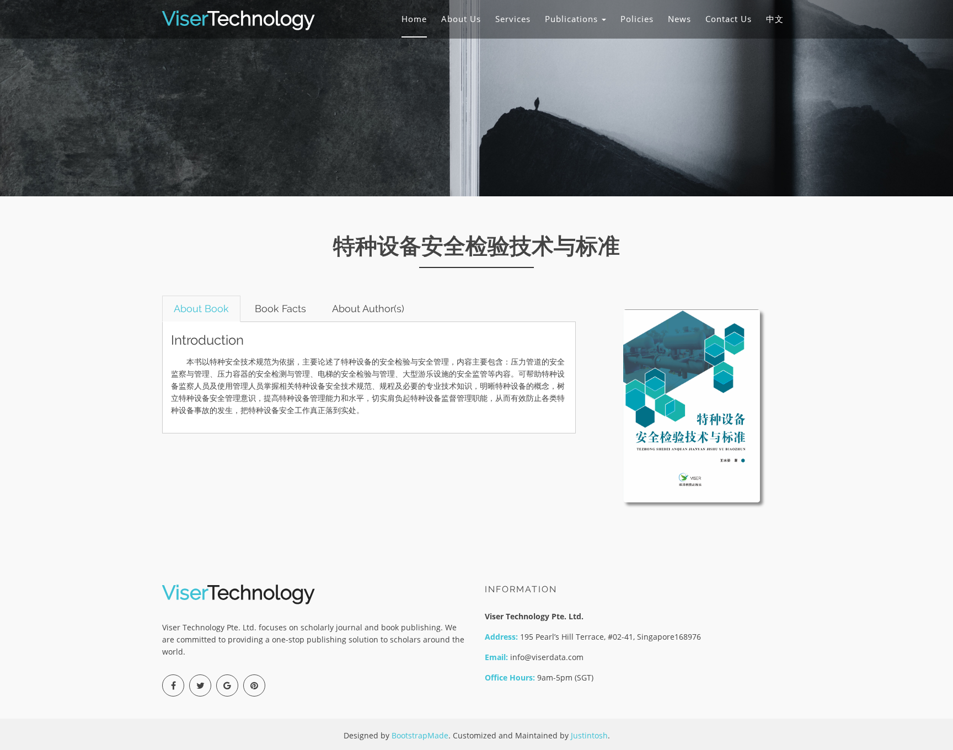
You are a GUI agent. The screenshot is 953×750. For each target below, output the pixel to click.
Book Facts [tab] (280, 308)
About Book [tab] (201, 308)
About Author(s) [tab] (368, 308)
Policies (637, 18)
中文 (775, 18)
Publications (573, 18)
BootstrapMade (420, 735)
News (679, 18)
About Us (461, 18)
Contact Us (728, 18)
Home (414, 18)
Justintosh (589, 735)
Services (513, 18)
